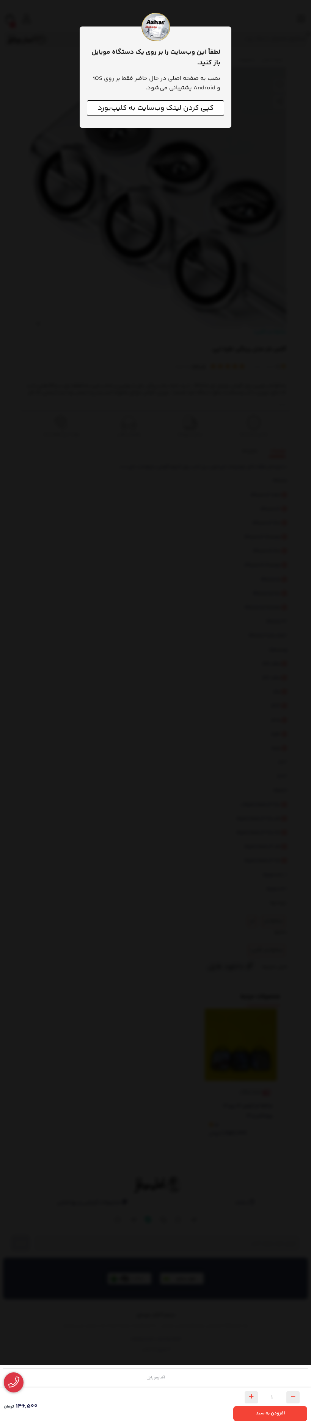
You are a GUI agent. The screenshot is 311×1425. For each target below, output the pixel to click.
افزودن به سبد (270, 1413)
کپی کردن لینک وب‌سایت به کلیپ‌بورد (156, 108)
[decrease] (293, 1397)
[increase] (251, 1397)
